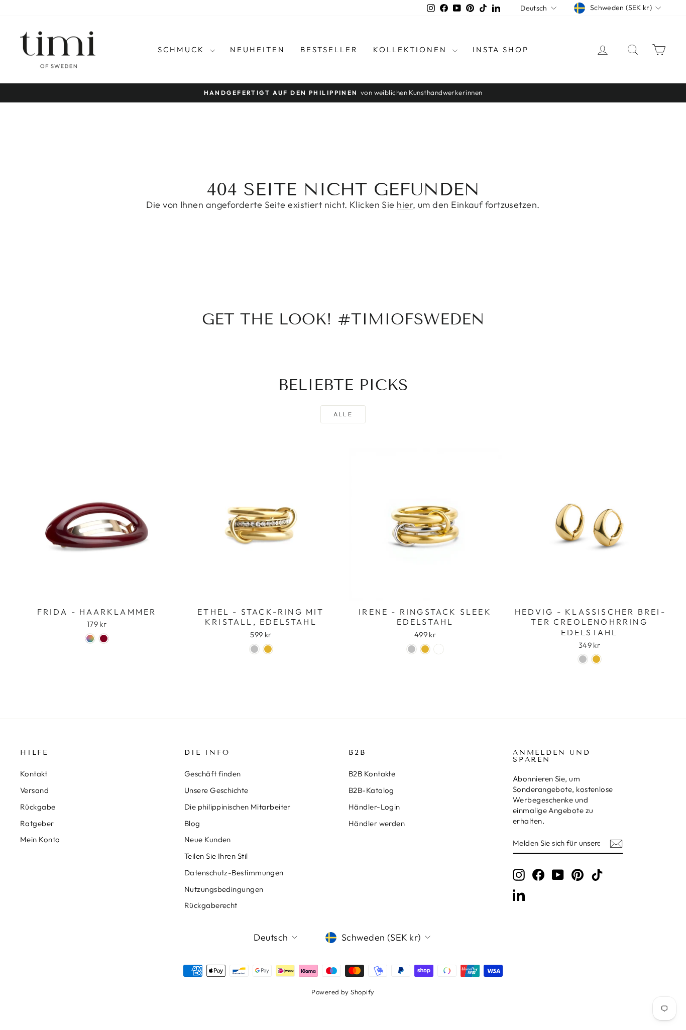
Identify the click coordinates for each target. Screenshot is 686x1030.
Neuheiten (257, 49)
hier (405, 204)
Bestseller (329, 49)
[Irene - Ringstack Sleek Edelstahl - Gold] (425, 649)
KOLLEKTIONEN (411, 49)
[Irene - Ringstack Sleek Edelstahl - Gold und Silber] (438, 649)
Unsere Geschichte (216, 790)
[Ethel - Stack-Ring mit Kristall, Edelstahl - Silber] (254, 649)
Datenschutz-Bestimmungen (234, 872)
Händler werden (377, 823)
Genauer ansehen (97, 590)
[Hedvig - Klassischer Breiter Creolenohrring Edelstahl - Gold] (596, 659)
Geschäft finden (212, 773)
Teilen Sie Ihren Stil (216, 856)
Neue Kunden (207, 839)
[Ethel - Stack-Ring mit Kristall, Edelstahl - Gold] (268, 649)
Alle (343, 414)
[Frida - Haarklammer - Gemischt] (90, 638)
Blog (192, 823)
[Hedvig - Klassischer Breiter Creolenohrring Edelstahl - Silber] (583, 659)
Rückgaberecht (211, 905)
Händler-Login (374, 807)
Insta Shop (501, 49)
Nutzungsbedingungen (224, 889)
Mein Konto (40, 839)
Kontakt (33, 773)
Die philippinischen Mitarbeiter (237, 807)
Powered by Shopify (342, 992)
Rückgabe (38, 807)
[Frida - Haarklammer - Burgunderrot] (103, 638)
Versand (34, 790)
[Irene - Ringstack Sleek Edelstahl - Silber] (411, 649)
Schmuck (182, 49)
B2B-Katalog (371, 790)
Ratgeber (37, 823)
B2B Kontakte (372, 773)
